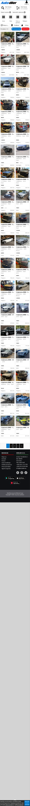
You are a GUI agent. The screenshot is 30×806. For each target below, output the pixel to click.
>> (21, 446)
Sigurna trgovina (6, 468)
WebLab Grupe (19, 493)
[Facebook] (17, 472)
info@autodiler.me (21, 468)
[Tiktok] (25, 472)
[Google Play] (10, 478)
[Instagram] (21, 472)
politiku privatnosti (19, 805)
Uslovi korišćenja (6, 463)
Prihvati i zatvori (27, 803)
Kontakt (4, 459)
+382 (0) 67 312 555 (22, 464)
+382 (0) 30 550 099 (22, 466)
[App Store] (20, 478)
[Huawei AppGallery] (15, 483)
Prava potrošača (6, 467)
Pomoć (3, 461)
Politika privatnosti (7, 465)
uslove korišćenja (9, 805)
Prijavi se (4, 457)
